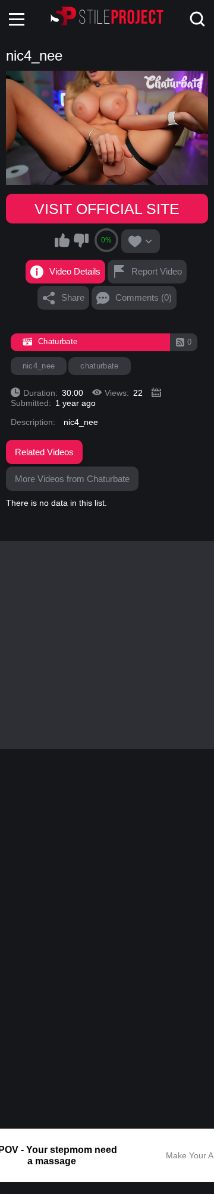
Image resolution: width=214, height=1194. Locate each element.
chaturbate (99, 365)
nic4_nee (39, 365)
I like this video (62, 240)
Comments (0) (143, 297)
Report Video (156, 271)
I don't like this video (81, 240)
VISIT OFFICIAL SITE (107, 208)
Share (72, 297)
